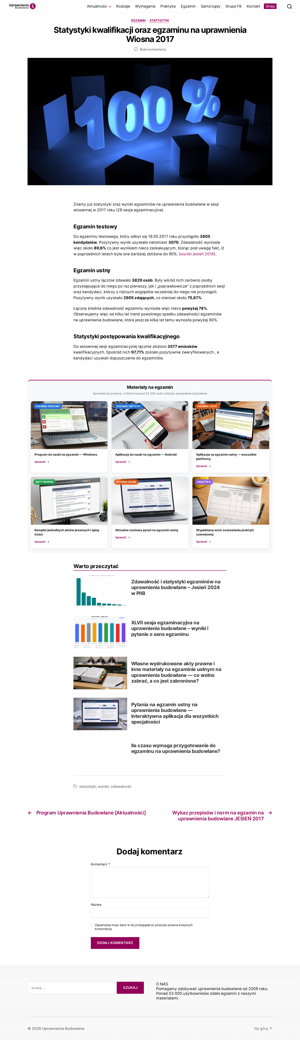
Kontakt (253, 6)
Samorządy (210, 6)
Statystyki (159, 20)
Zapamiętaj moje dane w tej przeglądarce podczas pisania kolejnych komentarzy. (144, 927)
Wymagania (145, 6)
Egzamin (188, 6)
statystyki (87, 786)
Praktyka (168, 6)
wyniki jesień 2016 (197, 254)
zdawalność (121, 786)
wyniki (103, 786)
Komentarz (100, 864)
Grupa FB (234, 6)
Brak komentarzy (153, 49)
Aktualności (97, 6)
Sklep (270, 6)
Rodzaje (123, 6)
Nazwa (96, 905)
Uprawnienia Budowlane (63, 1028)
